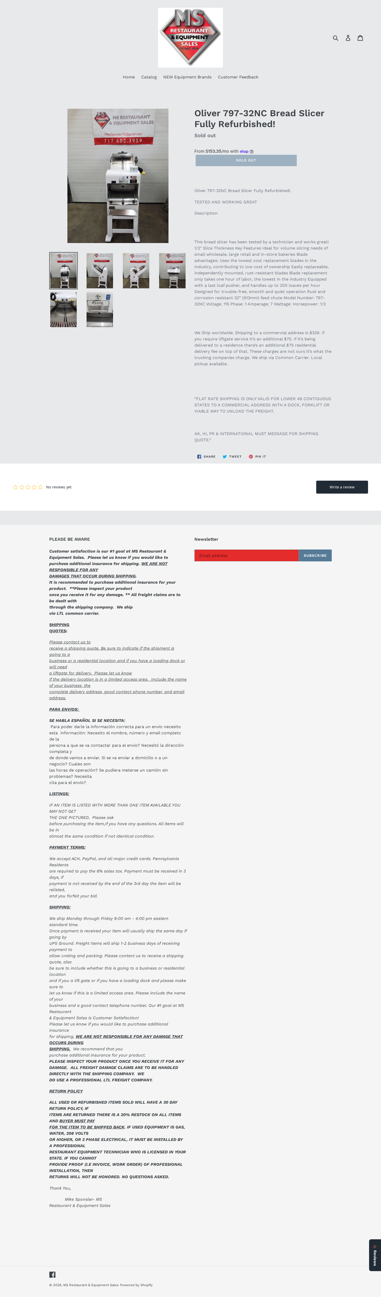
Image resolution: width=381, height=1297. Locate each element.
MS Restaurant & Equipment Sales (91, 1285)
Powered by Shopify (136, 1285)
